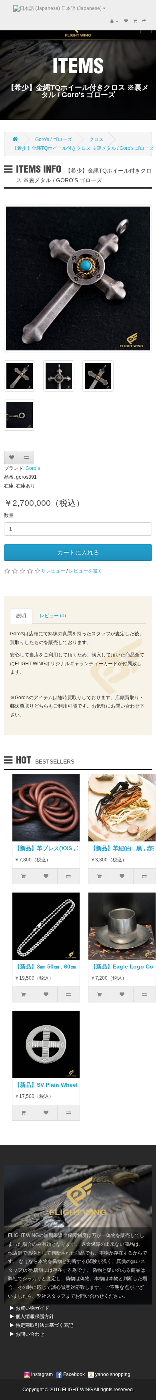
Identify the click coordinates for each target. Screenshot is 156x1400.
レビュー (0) (53, 615)
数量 (9, 515)
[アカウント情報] (114, 21)
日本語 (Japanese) (81, 8)
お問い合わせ (30, 1334)
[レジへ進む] (144, 21)
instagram (41, 1374)
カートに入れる (78, 552)
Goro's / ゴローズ (53, 139)
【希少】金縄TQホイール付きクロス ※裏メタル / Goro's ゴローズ (83, 148)
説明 (21, 615)
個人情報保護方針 (35, 1316)
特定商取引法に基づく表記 (44, 1325)
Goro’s (33, 468)
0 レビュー (53, 571)
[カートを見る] (135, 21)
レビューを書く (85, 571)
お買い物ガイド (32, 1308)
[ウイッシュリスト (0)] (126, 21)
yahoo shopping (112, 1374)
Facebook (73, 1374)
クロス (96, 139)
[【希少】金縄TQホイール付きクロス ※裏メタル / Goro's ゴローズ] (78, 278)
